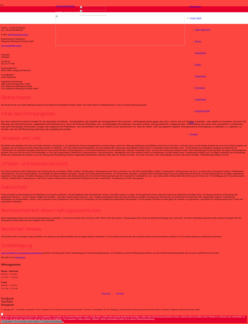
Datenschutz (20, 257)
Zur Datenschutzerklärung (51, 322)
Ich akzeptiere (7, 322)
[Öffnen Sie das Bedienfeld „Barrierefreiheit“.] (2, 314)
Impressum (120, 293)
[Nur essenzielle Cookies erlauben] (63, 322)
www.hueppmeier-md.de (11, 46)
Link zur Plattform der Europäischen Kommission (21, 253)
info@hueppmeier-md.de (18, 34)
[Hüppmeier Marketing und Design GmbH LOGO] (120, 45)
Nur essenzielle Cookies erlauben (27, 322)
